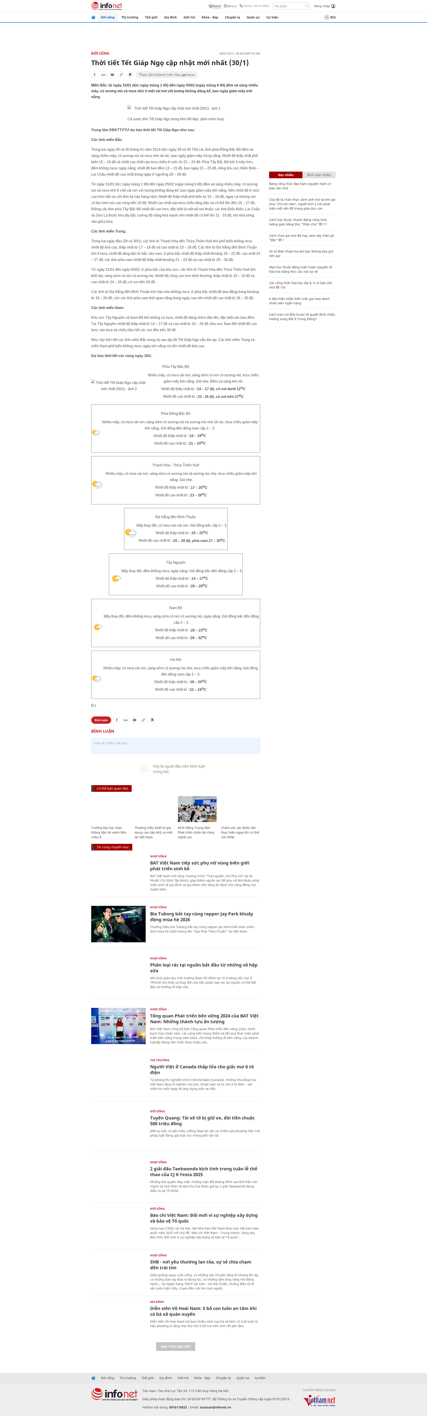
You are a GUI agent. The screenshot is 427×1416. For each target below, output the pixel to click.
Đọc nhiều (286, 175)
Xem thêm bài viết (176, 1346)
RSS (333, 17)
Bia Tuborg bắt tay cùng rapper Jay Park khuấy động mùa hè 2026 (201, 917)
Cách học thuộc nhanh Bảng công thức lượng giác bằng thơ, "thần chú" (298, 222)
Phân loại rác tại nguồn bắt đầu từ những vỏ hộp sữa (204, 968)
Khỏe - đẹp (210, 17)
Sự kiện (272, 17)
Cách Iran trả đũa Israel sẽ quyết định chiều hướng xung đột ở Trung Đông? (302, 316)
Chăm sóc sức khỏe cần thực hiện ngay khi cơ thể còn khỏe (240, 832)
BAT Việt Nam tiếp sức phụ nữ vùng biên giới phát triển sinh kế (199, 866)
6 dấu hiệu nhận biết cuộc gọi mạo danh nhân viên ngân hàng (299, 301)
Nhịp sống (158, 856)
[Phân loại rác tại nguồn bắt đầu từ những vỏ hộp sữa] (118, 975)
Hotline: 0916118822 (257, 6)
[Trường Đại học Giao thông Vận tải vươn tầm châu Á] (110, 809)
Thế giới (151, 17)
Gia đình (170, 17)
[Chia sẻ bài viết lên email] (112, 74)
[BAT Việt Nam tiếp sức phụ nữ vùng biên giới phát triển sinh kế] (118, 873)
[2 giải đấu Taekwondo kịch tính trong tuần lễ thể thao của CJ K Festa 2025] (118, 1179)
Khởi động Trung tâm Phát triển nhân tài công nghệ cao (196, 832)
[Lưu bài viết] (130, 74)
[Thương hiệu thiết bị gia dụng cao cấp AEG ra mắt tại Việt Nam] (154, 809)
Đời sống (108, 17)
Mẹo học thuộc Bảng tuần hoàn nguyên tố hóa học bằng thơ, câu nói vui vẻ (300, 269)
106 (282, 287)
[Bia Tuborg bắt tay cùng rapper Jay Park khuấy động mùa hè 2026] (118, 924)
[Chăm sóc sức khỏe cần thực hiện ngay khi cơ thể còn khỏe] (240, 809)
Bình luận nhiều (319, 175)
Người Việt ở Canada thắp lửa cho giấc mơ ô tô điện (202, 1069)
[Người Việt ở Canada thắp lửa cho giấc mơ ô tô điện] (118, 1077)
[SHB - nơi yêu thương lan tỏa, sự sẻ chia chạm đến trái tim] (118, 1272)
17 (324, 224)
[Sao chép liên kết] (121, 74)
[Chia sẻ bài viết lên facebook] (94, 74)
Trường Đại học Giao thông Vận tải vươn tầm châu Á (108, 832)
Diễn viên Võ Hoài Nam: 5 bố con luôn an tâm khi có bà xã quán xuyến (203, 1311)
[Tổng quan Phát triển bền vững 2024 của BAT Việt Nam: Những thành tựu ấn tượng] (118, 1026)
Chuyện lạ (232, 17)
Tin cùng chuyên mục (113, 847)
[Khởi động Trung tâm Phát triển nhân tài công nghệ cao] (197, 809)
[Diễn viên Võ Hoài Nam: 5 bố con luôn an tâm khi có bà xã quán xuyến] (118, 1318)
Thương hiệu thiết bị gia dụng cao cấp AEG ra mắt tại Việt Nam (153, 832)
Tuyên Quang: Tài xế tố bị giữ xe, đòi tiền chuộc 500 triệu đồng (202, 1121)
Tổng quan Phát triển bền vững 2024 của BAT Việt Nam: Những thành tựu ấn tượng (204, 1019)
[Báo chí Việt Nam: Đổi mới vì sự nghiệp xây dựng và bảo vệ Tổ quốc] (118, 1225)
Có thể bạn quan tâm (112, 788)
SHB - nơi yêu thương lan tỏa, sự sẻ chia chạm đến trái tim (200, 1265)
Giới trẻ (189, 17)
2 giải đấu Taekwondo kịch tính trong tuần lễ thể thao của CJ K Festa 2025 (203, 1171)
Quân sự (253, 17)
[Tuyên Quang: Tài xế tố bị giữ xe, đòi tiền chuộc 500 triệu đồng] (118, 1128)
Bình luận (101, 720)
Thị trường (129, 17)
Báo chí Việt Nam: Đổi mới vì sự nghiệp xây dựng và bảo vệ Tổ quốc (204, 1218)
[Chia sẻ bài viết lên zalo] (103, 74)
